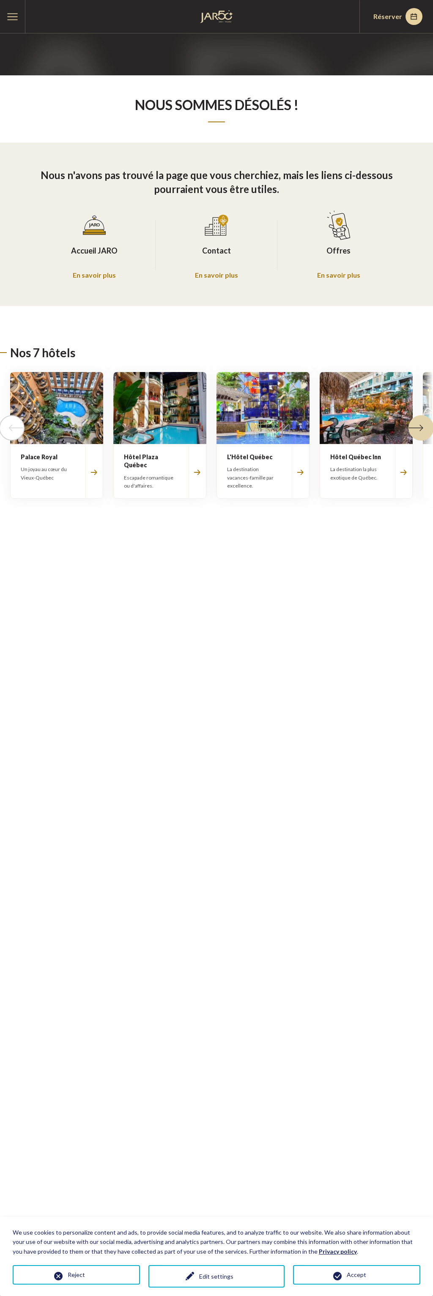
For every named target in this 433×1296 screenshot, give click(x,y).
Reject (76, 1274)
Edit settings (216, 1276)
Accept (356, 1274)
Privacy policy (338, 1251)
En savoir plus (94, 275)
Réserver (387, 16)
